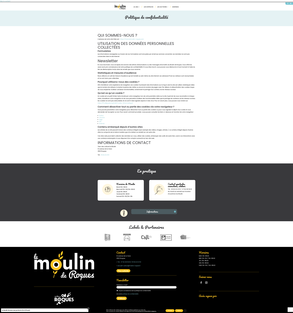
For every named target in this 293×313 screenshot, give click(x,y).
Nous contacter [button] (123, 270)
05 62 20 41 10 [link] (136, 262)
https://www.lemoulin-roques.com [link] (132, 39)
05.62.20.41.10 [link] (105, 155)
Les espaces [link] (148, 7)
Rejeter (179, 310)
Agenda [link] (175, 7)
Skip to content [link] (5, 1)
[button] (288, 3)
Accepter (170, 310)
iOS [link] (100, 121)
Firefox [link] (101, 116)
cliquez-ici (153, 311)
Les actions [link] (162, 7)
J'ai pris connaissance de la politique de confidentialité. (134, 291)
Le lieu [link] (136, 7)
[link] (120, 7)
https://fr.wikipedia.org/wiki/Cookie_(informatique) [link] (115, 103)
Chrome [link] (102, 117)
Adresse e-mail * (122, 285)
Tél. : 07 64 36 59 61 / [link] (125, 262)
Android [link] (101, 123)
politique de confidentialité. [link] (130, 294)
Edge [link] (100, 119)
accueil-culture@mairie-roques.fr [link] (129, 266)
